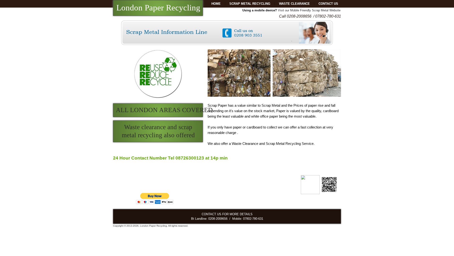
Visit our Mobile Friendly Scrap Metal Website (309, 10)
